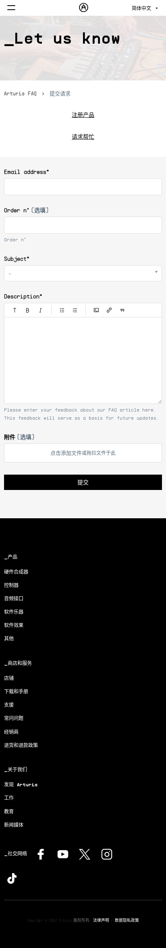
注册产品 (83, 114)
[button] (15, 310)
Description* (23, 296)
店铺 (9, 678)
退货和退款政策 (21, 745)
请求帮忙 (83, 136)
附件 (19, 436)
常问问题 (13, 718)
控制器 (11, 585)
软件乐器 (13, 612)
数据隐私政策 (127, 920)
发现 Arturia (20, 784)
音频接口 (13, 598)
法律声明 (101, 920)
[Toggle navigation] (11, 8)
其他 (9, 639)
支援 (9, 705)
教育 (9, 812)
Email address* (26, 171)
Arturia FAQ (20, 93)
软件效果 (13, 625)
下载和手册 (16, 691)
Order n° (26, 210)
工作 (9, 798)
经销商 (11, 732)
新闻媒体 (13, 825)
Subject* (16, 258)
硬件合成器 (16, 572)
